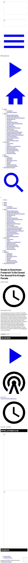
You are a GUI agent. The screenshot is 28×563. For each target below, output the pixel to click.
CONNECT (6, 156)
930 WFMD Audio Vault (12, 149)
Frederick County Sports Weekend (15, 135)
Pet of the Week (11, 152)
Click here (24, 328)
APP (5, 154)
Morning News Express (12, 115)
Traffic (8, 144)
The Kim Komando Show (13, 137)
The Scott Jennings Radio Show (14, 123)
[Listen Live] (14, 355)
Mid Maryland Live (11, 119)
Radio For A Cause (11, 147)
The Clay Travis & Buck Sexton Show (16, 118)
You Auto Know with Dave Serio (14, 132)
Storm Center (10, 143)
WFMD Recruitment (11, 164)
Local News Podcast (12, 112)
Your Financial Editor (12, 136)
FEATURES (6, 142)
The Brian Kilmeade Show (13, 116)
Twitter (8, 163)
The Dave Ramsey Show (13, 140)
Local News (9, 110)
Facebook (9, 162)
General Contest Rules (12, 166)
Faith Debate (10, 139)
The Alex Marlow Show (12, 122)
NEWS (5, 109)
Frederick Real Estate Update (14, 133)
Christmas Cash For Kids (13, 150)
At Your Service (10, 129)
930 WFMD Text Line (12, 160)
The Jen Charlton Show (12, 130)
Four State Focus (11, 126)
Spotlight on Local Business (14, 146)
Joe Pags (9, 120)
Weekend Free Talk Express (13, 127)
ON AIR (5, 113)
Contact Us (9, 157)
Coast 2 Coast (10, 125)
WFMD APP (9, 159)
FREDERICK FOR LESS (9, 167)
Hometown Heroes (11, 153)
